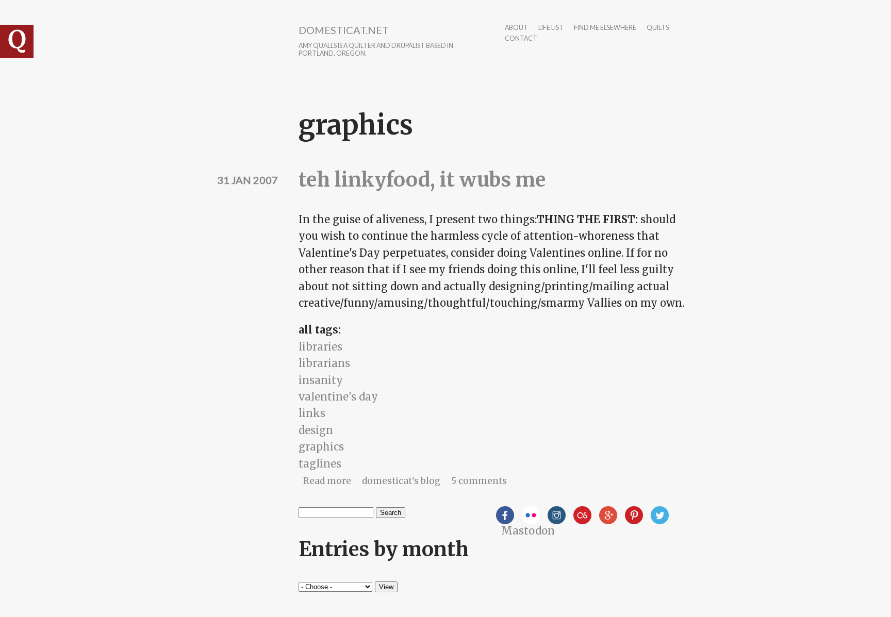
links (312, 413)
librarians (324, 363)
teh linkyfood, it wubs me (422, 180)
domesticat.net (344, 30)
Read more (327, 481)
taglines (320, 463)
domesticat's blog (401, 481)
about (516, 28)
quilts (658, 28)
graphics (321, 446)
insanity (321, 380)
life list (551, 28)
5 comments (479, 481)
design (316, 430)
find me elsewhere (605, 28)
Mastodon (528, 530)
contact (521, 39)
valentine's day (338, 396)
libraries (320, 346)
